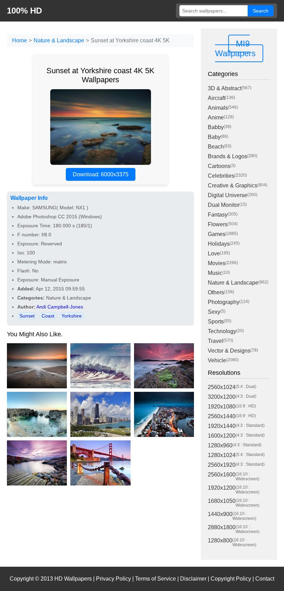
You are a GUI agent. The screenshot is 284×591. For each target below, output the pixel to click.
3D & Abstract (224, 88)
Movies (216, 263)
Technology (222, 331)
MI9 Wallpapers (235, 48)
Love (214, 253)
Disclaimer (193, 579)
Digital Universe (227, 195)
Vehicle (217, 360)
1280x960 (220, 445)
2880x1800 (222, 527)
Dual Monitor (223, 205)
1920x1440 (222, 426)
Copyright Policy (231, 579)
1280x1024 (222, 455)
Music (215, 273)
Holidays (219, 244)
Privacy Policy (113, 579)
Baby (214, 137)
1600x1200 (222, 436)
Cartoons (219, 166)
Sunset (27, 316)
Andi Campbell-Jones (59, 307)
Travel (215, 341)
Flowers (218, 224)
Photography (223, 302)
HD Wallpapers (73, 579)
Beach (216, 147)
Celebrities (221, 176)
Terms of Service (155, 579)
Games (216, 234)
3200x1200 (222, 397)
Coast (48, 316)
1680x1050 (222, 501)
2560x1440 (222, 416)
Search (260, 11)
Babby (216, 127)
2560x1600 (222, 475)
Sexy (214, 312)
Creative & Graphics (232, 185)
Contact (264, 579)
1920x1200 (222, 488)
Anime (216, 117)
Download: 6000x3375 (100, 174)
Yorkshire (71, 316)
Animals (218, 108)
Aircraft (216, 98)
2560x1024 (222, 387)
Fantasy (218, 215)
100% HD (24, 10)
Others (216, 292)
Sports (216, 321)
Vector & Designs (229, 351)
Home (19, 40)
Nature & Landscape (59, 40)
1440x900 (220, 514)
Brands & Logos (227, 156)
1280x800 (220, 540)
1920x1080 (222, 407)
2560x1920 (222, 465)
